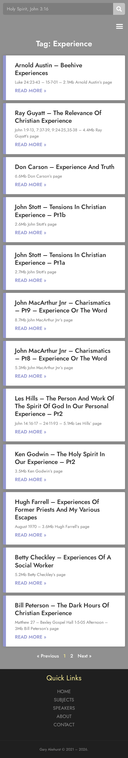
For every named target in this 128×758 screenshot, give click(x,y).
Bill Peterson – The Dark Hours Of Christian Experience (62, 609)
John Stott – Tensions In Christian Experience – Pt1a (60, 258)
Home (64, 691)
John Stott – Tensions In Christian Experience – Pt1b (60, 210)
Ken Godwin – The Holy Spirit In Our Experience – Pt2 (60, 458)
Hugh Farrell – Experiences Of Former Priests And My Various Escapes (57, 509)
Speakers (64, 708)
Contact (64, 724)
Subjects (64, 699)
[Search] (119, 9)
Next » (84, 655)
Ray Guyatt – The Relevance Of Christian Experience (58, 116)
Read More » (30, 90)
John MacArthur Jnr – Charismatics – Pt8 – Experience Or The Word (62, 354)
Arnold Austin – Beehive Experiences (48, 69)
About (64, 716)
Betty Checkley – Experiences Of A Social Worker (63, 561)
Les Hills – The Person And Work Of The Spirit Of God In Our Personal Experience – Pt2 (64, 406)
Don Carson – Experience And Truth (64, 166)
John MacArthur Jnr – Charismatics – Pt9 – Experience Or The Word (62, 306)
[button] (119, 26)
